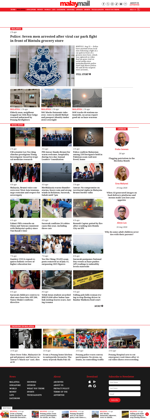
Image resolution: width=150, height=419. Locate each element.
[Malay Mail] (75, 7)
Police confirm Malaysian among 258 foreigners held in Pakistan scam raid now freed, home (87, 156)
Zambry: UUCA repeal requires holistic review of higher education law (22, 261)
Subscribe (114, 400)
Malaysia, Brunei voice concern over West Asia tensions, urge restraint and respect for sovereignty (25, 191)
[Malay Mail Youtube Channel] (121, 4)
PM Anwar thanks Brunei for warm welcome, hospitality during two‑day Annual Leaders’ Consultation (56, 156)
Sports (30, 392)
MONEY (40, 9)
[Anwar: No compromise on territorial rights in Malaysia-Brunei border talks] (88, 172)
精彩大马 (133, 9)
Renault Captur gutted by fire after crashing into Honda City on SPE (88, 225)
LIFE (53, 9)
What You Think (112, 9)
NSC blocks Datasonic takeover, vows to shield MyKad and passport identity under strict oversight (108, 415)
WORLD (47, 9)
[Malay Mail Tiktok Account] (117, 4)
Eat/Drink (14, 398)
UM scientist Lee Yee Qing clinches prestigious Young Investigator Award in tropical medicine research (24, 156)
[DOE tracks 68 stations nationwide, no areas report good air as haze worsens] (87, 98)
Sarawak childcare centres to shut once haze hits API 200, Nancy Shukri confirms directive (24, 298)
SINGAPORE (31, 9)
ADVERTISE (59, 395)
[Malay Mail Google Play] (94, 383)
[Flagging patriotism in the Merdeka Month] (121, 146)
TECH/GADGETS (98, 9)
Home (13, 9)
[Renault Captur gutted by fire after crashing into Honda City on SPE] (88, 208)
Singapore (15, 385)
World (13, 388)
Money (12, 392)
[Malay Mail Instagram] (112, 4)
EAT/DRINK (61, 9)
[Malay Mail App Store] (89, 383)
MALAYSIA (21, 9)
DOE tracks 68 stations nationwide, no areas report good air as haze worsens (85, 114)
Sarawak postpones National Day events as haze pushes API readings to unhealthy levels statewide (87, 263)
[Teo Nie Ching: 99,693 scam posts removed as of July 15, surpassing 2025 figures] (57, 244)
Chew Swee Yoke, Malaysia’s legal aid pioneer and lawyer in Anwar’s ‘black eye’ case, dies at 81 (25, 358)
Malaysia (13, 411)
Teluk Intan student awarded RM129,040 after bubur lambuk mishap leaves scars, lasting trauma (56, 298)
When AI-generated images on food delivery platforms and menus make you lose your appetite (122, 196)
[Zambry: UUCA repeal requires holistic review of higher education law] (25, 244)
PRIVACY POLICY (61, 388)
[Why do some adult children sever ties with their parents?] (121, 219)
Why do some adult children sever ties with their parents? (122, 233)
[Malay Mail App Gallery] (90, 388)
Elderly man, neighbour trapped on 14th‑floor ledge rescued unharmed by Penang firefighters (24, 116)
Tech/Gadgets (34, 395)
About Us (134, 3)
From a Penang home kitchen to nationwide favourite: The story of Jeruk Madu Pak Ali (18, 415)
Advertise (134, 5)
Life (11, 395)
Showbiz (31, 382)
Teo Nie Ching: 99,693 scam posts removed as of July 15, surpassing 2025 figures (55, 261)
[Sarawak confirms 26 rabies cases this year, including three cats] (57, 208)
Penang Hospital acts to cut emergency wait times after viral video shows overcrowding (78, 415)
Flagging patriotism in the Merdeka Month (122, 159)
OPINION (79, 9)
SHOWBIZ (71, 9)
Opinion (31, 385)
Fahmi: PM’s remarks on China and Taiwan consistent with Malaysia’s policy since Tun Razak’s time (24, 227)
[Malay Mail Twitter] (108, 4)
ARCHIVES (58, 382)
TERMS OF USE (61, 392)
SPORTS (87, 9)
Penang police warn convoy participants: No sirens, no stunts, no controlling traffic (48, 415)
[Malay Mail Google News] (94, 388)
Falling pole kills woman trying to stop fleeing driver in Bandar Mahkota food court (138, 415)
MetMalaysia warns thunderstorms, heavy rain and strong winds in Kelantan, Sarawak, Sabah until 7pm (56, 191)
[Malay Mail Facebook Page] (104, 4)
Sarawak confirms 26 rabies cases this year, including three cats (56, 225)
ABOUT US (58, 385)
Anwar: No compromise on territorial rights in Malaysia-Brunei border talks (87, 190)
